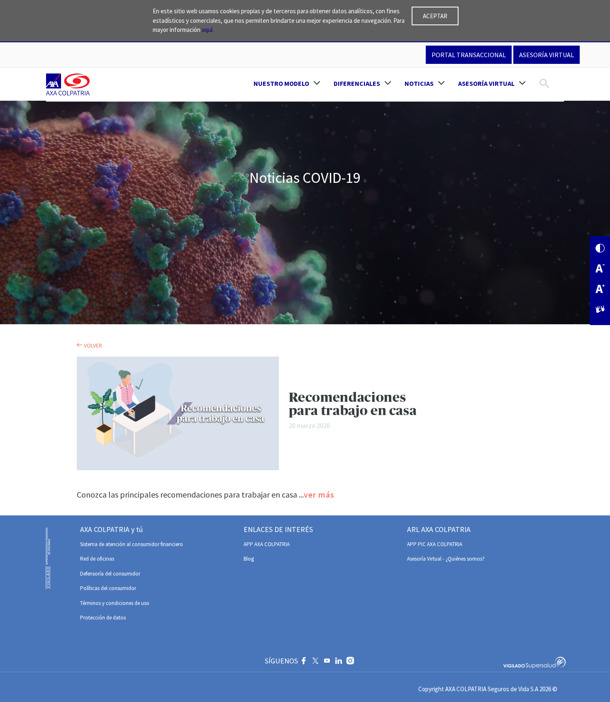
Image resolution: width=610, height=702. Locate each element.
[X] (315, 661)
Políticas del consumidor (108, 588)
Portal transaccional (469, 55)
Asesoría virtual (546, 55)
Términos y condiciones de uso (114, 603)
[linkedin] (338, 661)
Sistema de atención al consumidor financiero (131, 544)
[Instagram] (350, 661)
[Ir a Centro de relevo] (600, 310)
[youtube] (327, 661)
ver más (319, 494)
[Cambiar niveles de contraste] (600, 249)
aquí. (208, 30)
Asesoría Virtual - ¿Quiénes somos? (446, 558)
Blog (249, 558)
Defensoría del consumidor (110, 573)
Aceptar (435, 16)
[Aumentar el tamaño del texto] (600, 289)
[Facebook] (304, 661)
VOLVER (92, 345)
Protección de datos (103, 617)
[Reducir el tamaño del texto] (600, 269)
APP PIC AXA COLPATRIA (434, 544)
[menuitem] (287, 83)
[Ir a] (69, 85)
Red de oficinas (97, 558)
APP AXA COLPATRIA (267, 544)
